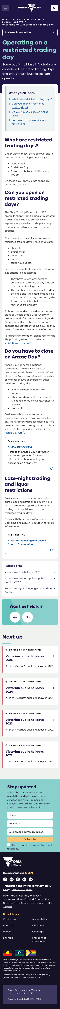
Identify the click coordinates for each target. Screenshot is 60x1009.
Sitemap (8, 938)
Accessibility (39, 919)
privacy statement (41, 845)
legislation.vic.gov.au (17, 343)
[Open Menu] (5, 8)
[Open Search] (54, 8)
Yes (15, 617)
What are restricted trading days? (32, 99)
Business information (27, 19)
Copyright (38, 931)
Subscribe (30, 839)
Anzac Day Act (13, 433)
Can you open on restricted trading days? (28, 105)
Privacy (7, 931)
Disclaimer (38, 925)
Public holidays (12, 22)
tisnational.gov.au (22, 889)
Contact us (9, 919)
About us (8, 925)
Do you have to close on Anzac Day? (30, 113)
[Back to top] (51, 997)
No (28, 617)
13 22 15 (29, 873)
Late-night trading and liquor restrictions (29, 122)
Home (5, 19)
